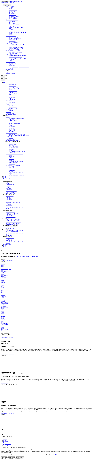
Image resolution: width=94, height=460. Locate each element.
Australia (2, 265)
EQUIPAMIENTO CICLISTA (13, 165)
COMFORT (11, 125)
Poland (2, 311)
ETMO (10, 8)
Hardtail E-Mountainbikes (14, 123)
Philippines (3, 309)
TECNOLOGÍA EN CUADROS (16, 47)
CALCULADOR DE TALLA (15, 57)
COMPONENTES (10, 143)
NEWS (4, 176)
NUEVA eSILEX (13, 17)
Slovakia (2, 317)
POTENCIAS (12, 145)
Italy (1, 290)
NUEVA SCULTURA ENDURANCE (17, 32)
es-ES (4, 245)
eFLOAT (11, 12)
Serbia (2, 314)
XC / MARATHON (13, 87)
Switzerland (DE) (4, 323)
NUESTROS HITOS (13, 42)
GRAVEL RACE (13, 107)
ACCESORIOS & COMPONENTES (14, 154)
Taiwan (2, 326)
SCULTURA (12, 31)
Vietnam (2, 330)
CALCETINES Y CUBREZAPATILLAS (18, 172)
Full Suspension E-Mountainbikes (16, 118)
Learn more (11, 354)
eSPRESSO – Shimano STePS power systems (19, 135)
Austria (2, 266)
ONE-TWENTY (12, 21)
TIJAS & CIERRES (13, 147)
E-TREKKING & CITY (11, 133)
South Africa (3, 319)
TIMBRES (11, 159)
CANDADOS (12, 164)
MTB (7, 83)
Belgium (2, 267)
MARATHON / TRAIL (14, 88)
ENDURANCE (12, 99)
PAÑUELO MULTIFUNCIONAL (16, 175)
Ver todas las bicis (4, 354)
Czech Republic (4, 275)
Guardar (20, 458)
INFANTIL (8, 112)
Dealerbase (5, 442)
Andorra (2, 262)
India (2, 286)
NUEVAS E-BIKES (10, 6)
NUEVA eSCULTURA (14, 16)
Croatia (2, 274)
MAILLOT (11, 166)
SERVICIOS (9, 54)
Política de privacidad (59, 454)
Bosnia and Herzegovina (6, 269)
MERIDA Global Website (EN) (7, 260)
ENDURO (11, 92)
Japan (2, 291)
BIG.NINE (11, 26)
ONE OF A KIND (13, 63)
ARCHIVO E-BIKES (11, 139)
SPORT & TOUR (13, 93)
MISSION (11, 33)
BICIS (4, 82)
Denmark (3, 276)
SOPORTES (11, 156)
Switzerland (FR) (4, 324)
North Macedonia (4, 307)
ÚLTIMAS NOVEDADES (12, 20)
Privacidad (5, 441)
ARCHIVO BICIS (10, 113)
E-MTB (7, 117)
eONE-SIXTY (12, 13)
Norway (2, 308)
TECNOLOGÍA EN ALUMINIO (16, 46)
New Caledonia (4, 304)
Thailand (2, 327)
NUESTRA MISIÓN (13, 37)
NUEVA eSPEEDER (13, 18)
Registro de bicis (7, 444)
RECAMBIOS (12, 152)
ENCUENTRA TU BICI (11, 114)
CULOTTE (11, 167)
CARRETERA (9, 96)
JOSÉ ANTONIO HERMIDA (15, 52)
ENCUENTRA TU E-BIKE (12, 140)
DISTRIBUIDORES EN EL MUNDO (17, 55)
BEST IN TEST (12, 64)
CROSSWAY (12, 110)
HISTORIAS (12, 65)
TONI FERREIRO (13, 53)
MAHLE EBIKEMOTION (15, 49)
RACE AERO (12, 97)
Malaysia (2, 297)
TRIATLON (9, 100)
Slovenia (2, 318)
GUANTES (11, 171)
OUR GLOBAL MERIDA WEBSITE (27, 256)
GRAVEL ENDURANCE (15, 108)
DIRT (10, 28)
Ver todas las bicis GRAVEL (7, 337)
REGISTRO (11, 60)
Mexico (2, 298)
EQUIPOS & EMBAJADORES (13, 50)
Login (7, 71)
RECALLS (11, 59)
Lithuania (3, 295)
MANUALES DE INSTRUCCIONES (17, 58)
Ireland (2, 287)
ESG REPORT (12, 41)
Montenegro (3, 300)
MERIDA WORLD (10, 62)
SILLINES (11, 149)
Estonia (2, 279)
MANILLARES (12, 144)
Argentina (3, 264)
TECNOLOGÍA (9, 43)
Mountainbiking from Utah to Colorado (20, 67)
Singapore (3, 316)
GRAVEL (8, 104)
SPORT (10, 124)
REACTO (11, 29)
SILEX (10, 34)
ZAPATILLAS (12, 170)
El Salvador (3, 277)
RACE (10, 98)
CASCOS (11, 169)
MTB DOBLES (12, 84)
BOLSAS (11, 155)
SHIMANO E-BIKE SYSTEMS (16, 48)
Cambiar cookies (11, 457)
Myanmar (3, 301)
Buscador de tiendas (10, 73)
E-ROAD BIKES (10, 136)
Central (4, 440)
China (2, 270)
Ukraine (2, 328)
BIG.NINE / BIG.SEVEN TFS (16, 27)
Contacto (5, 439)
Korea (2, 292)
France (2, 281)
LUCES (10, 157)
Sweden (2, 322)
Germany (3, 282)
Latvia (2, 293)
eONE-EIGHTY (12, 11)
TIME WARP (12, 102)
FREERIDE (11, 122)
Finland (2, 280)
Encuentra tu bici (9, 69)
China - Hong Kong (5, 271)
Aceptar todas (4, 457)
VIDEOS (11, 68)
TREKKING (9, 109)
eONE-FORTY (12, 15)
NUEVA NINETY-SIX (14, 24)
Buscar (2, 77)
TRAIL (10, 89)
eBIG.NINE (11, 131)
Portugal (2, 312)
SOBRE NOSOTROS (11, 36)
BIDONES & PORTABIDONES (16, 161)
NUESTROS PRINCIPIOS (15, 38)
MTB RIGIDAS (12, 86)
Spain (2, 321)
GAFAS (10, 173)
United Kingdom (4, 329)
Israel (2, 288)
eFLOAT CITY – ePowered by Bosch (17, 134)
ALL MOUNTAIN (13, 91)
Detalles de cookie (19, 457)
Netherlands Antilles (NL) (6, 303)
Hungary (2, 283)
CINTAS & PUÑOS (13, 146)
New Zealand (3, 306)
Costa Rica (3, 272)
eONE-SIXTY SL (13, 10)
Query (2, 75)
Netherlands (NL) (4, 302)
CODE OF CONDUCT (14, 39)
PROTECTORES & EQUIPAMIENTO (17, 151)
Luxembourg (3, 296)
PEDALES (11, 150)
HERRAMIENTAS (13, 162)
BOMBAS (11, 160)
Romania (2, 313)
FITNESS (8, 103)
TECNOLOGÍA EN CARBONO (16, 44)
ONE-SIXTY (12, 22)
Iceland (2, 285)
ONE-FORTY (12, 23)
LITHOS (11, 7)
